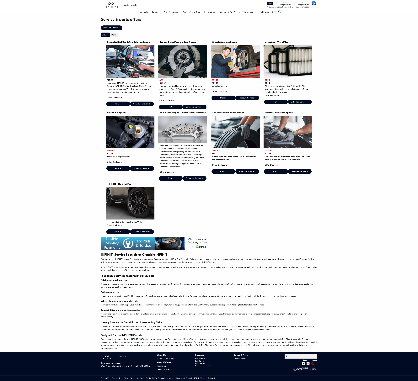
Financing (161, 366)
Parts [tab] (113, 35)
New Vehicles (200, 359)
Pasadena (282, 259)
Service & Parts (241, 355)
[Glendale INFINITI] (121, 4)
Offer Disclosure (114, 97)
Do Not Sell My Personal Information (160, 378)
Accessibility (117, 378)
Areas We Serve (164, 362)
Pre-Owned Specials (203, 366)
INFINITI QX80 (138, 339)
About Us (161, 355)
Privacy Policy (129, 378)
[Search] (287, 356)
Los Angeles (271, 259)
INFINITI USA (163, 369)
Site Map (140, 378)
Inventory (199, 355)
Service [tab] (105, 35)
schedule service (244, 329)
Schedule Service (110, 28)
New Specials (200, 363)
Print (117, 104)
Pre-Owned (199, 361)
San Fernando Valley (304, 259)
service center (178, 329)
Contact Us (105, 378)
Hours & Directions (165, 359)
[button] (314, 3)
